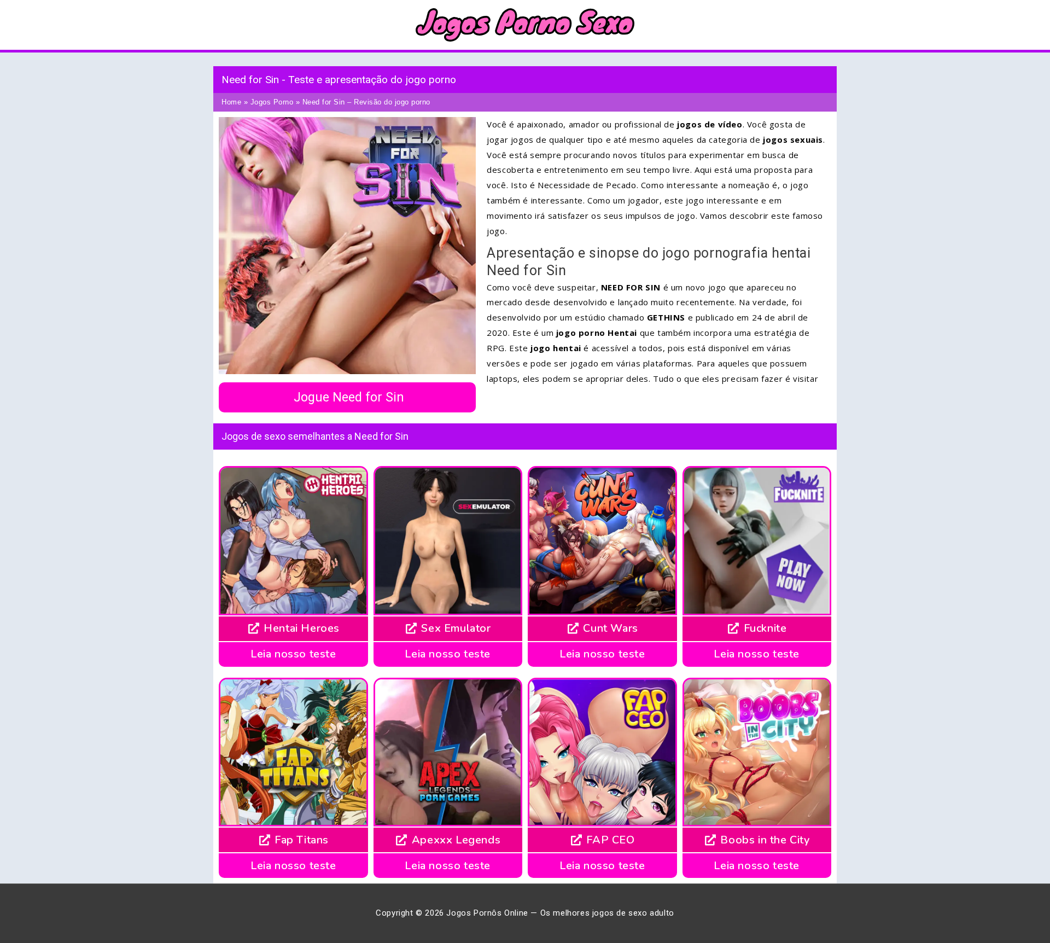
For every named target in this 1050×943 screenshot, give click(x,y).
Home (231, 102)
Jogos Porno (272, 102)
